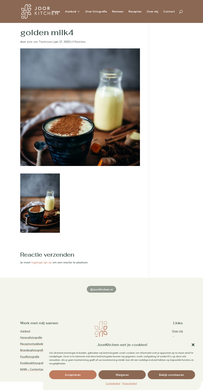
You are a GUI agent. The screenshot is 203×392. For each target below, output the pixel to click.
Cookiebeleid (113, 383)
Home (56, 11)
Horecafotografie (31, 337)
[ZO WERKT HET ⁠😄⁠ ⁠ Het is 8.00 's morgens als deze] (101, 299)
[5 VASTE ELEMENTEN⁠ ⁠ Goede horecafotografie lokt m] (167, 299)
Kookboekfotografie (33, 363)
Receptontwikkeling (33, 344)
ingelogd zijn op (41, 262)
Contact (169, 11)
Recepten (135, 11)
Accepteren (73, 375)
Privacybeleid (129, 383)
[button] (193, 345)
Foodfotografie (29, 356)
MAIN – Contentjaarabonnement (41, 369)
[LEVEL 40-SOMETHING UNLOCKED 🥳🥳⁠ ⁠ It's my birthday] (68, 299)
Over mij (152, 11)
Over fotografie (96, 11)
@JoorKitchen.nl (101, 289)
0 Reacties (79, 41)
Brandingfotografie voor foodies (40, 350)
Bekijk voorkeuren (171, 375)
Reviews (117, 11)
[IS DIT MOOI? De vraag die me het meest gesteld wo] (35, 299)
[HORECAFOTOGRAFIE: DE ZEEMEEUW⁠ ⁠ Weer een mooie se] (134, 299)
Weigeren (122, 375)
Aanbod (70, 11)
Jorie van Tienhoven (39, 41)
